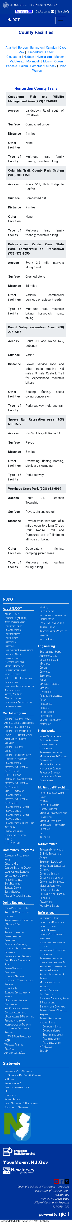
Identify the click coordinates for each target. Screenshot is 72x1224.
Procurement (47, 611)
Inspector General (14, 662)
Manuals (44, 687)
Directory (9, 646)
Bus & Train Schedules (52, 865)
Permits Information (15, 1020)
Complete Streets (49, 873)
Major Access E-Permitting (19, 1016)
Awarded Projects (14, 932)
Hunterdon (44, 57)
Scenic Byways (12, 891)
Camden (51, 47)
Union (62, 66)
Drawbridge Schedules (52, 881)
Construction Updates (51, 877)
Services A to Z (12, 1083)
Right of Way (47, 619)
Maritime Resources (50, 764)
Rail (42, 833)
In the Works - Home (50, 736)
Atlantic (11, 47)
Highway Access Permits (17, 1024)
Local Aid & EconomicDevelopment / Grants (17, 992)
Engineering (46, 646)
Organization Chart (15, 670)
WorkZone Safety (49, 905)
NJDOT (13, 19)
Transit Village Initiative (17, 895)
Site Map (44, 1050)
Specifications (47, 711)
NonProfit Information (16, 1008)
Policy (43, 699)
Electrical (45, 675)
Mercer (59, 57)
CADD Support (48, 930)
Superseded (46, 715)
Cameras (44, 869)
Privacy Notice (12, 1099)
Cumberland (35, 52)
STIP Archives (12, 843)
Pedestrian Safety (49, 889)
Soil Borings (46, 994)
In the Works (46, 731)
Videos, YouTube (13, 694)
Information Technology (53, 950)
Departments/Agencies (16, 1087)
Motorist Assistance (50, 885)
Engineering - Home (50, 651)
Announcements (48, 655)
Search (61, 11)
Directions (10, 642)
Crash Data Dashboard (52, 922)
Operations (45, 691)
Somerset (37, 66)
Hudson (29, 57)
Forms (43, 679)
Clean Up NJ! (11, 863)
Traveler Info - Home (51, 849)
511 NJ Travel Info (50, 853)
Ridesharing (46, 901)
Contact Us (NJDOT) (15, 618)
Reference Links (51, 1042)
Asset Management (14, 622)
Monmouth (33, 61)
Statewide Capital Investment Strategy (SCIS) (15, 835)
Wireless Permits (13, 1044)
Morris (47, 61)
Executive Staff (12, 654)
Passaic (11, 66)
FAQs (7, 1091)
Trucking (45, 837)
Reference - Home (49, 918)
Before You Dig (12, 936)
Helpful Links (47, 1022)
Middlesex (16, 61)
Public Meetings (13, 879)
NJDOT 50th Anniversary (18, 678)
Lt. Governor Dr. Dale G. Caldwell (23, 1075)
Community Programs (18, 850)
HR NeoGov (46, 1046)
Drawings (45, 671)
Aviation (44, 800)
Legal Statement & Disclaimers (21, 1103)
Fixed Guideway (12, 774)
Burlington (37, 47)
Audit (7, 928)
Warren (37, 70)
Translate (22, 11)
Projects (44, 707)
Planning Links (51, 1038)
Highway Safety (13, 658)
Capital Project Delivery (17, 754)
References (46, 912)
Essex (49, 52)
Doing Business (14, 903)
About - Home (11, 614)
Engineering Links (53, 1034)
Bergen (23, 47)
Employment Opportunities (18, 650)
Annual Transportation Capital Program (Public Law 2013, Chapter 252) (18, 730)
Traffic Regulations (50, 1018)
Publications (11, 682)
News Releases (12, 674)
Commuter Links (51, 1030)
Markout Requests (49, 683)
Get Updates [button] (43, 11)
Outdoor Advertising (15, 1012)
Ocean (58, 61)
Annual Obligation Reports (19, 722)
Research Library (49, 970)
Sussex (51, 66)
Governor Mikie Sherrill (18, 1071)
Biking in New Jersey (51, 861)
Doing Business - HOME (17, 908)
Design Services (13, 968)
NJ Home (9, 1079)
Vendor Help (47, 639)
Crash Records (47, 926)
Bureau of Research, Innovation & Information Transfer (17, 948)
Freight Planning (49, 740)
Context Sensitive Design (17, 867)
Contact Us (10, 1095)
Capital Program (14, 713)
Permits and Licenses (51, 695)
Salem (23, 66)
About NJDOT (12, 608)
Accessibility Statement (16, 1107)
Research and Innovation (53, 615)
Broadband (10, 940)
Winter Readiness (13, 698)
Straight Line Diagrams (52, 1006)
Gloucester (14, 57)
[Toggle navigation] (60, 20)
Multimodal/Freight (51, 787)
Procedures (46, 703)
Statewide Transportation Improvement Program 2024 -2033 (18, 782)
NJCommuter (47, 844)
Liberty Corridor (49, 744)
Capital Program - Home (17, 718)
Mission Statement (14, 666)
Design (43, 667)
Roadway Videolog (49, 990)
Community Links (52, 1026)
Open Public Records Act (53, 962)
